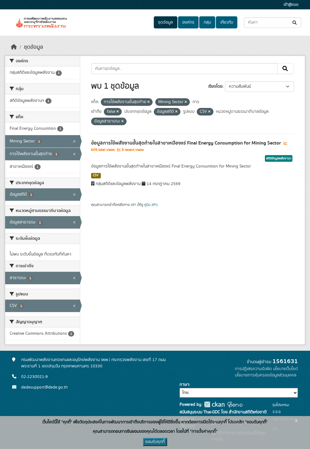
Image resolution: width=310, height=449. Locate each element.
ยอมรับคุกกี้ (155, 442)
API (133, 204)
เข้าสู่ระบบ (291, 5)
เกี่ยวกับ (226, 22)
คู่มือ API (150, 204)
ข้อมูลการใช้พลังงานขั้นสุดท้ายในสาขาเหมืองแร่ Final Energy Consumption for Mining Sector (186, 143)
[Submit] (295, 22)
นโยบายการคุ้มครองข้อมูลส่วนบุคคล (265, 375)
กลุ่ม (207, 22)
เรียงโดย (215, 86)
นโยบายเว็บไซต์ (285, 369)
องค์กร (188, 22)
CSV (96, 175)
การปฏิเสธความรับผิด (253, 369)
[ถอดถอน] (148, 102)
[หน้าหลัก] (14, 47)
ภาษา (184, 385)
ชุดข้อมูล (165, 22)
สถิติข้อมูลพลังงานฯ (278, 158)
